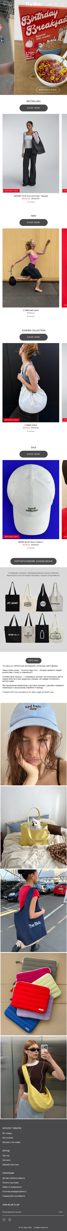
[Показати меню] (4, 4)
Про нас (6, 1156)
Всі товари (7, 1133)
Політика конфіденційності (14, 1191)
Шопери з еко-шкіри (11, 1142)
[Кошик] (63, 4)
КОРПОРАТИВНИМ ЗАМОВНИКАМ (33, 561)
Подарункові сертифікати (13, 1196)
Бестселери (7, 1138)
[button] (11, 4)
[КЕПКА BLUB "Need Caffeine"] (30, 499)
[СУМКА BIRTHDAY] (30, 268)
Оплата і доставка (10, 1183)
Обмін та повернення (12, 1187)
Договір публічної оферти (13, 1178)
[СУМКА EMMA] (30, 382)
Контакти (6, 1160)
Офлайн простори (10, 1165)
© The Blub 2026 (25, 1227)
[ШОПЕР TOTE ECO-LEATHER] (30, 153)
